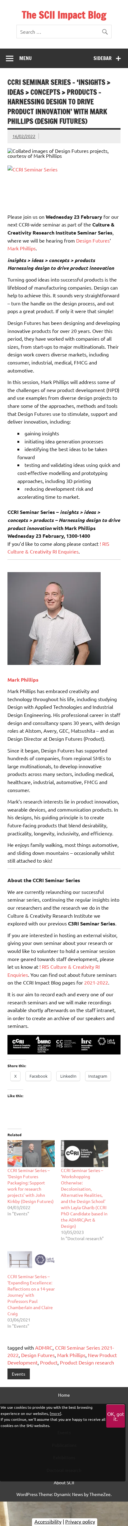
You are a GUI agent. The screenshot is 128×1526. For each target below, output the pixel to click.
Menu (25, 58)
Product (48, 1362)
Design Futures (93, 240)
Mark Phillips (21, 248)
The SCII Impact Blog (64, 15)
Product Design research (87, 1362)
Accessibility (48, 1521)
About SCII (64, 1482)
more (55, 1413)
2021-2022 (96, 982)
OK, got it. (115, 1416)
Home (64, 1395)
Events (18, 1374)
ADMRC (44, 1347)
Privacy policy (80, 1521)
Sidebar (103, 58)
